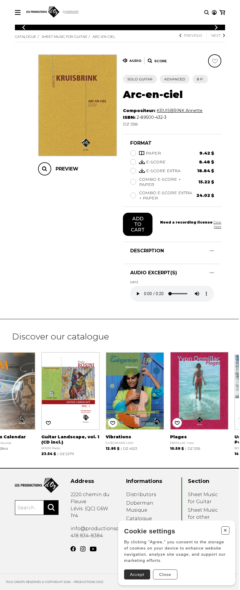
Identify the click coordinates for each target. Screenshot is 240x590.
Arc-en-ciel (103, 36)
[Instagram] (82, 549)
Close (165, 574)
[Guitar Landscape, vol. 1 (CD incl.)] (70, 403)
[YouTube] (93, 549)
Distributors (141, 494)
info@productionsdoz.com (103, 528)
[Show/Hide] (212, 250)
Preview (67, 169)
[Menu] (17, 12)
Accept (137, 574)
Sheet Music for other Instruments (203, 517)
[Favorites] (214, 60)
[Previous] (23, 27)
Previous (193, 35)
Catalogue (25, 36)
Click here (217, 224)
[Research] (206, 12)
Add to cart (138, 224)
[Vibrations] (135, 401)
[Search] (51, 507)
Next (216, 35)
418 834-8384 (87, 535)
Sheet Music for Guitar (64, 36)
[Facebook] (73, 549)
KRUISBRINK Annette (180, 110)
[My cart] (222, 12)
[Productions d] (37, 485)
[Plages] (199, 401)
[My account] (214, 12)
